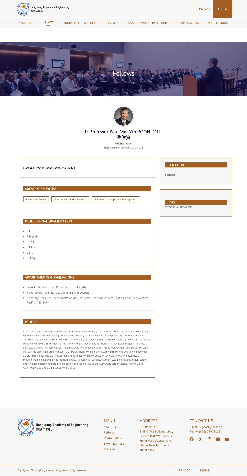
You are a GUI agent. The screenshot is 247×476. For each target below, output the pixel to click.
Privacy (184, 470)
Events (113, 23)
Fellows (48, 22)
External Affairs (114, 443)
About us (25, 23)
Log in (222, 9)
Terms (204, 470)
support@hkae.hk (210, 427)
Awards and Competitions (148, 23)
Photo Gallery (188, 23)
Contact (203, 9)
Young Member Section (81, 23)
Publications (218, 23)
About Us (110, 427)
